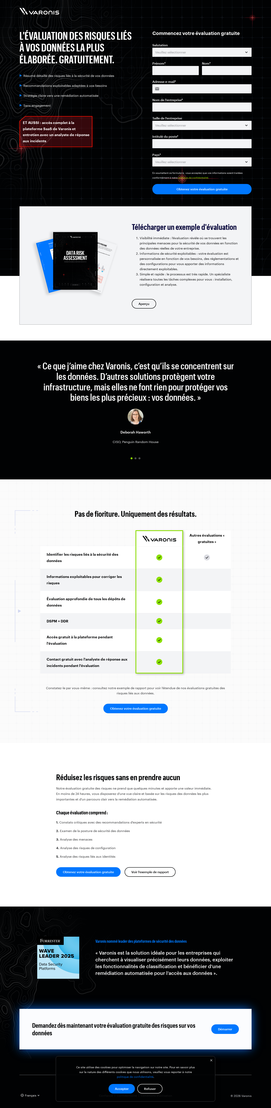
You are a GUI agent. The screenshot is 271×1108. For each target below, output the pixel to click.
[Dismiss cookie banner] (211, 1061)
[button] (132, 458)
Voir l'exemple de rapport (150, 872)
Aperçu (143, 304)
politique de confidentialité (135, 1076)
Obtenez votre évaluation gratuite (135, 708)
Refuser (150, 1089)
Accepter (122, 1089)
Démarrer (225, 1029)
